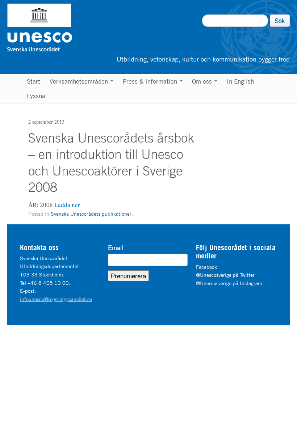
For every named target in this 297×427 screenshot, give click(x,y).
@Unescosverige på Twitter (225, 275)
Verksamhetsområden (80, 81)
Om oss (203, 81)
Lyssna (36, 96)
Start (33, 81)
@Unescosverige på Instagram (229, 283)
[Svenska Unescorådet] (76, 27)
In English (240, 81)
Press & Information (151, 81)
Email (115, 247)
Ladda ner (67, 204)
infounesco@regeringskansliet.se (56, 299)
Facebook (206, 267)
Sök (280, 20)
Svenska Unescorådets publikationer (91, 214)
